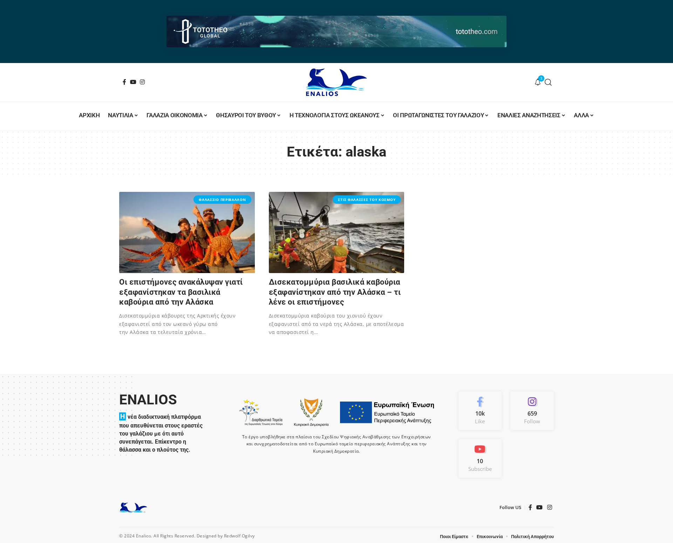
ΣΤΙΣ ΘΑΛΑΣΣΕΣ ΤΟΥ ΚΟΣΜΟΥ (366, 199)
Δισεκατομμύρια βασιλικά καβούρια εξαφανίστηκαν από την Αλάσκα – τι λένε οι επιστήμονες (335, 292)
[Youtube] (480, 458)
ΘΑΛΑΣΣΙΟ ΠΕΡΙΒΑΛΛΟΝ (222, 199)
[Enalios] (336, 82)
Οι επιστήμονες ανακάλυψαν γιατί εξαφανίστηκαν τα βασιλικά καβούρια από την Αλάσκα (181, 292)
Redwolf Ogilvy (239, 536)
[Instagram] (142, 82)
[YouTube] (133, 82)
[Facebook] (124, 82)
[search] (548, 82)
